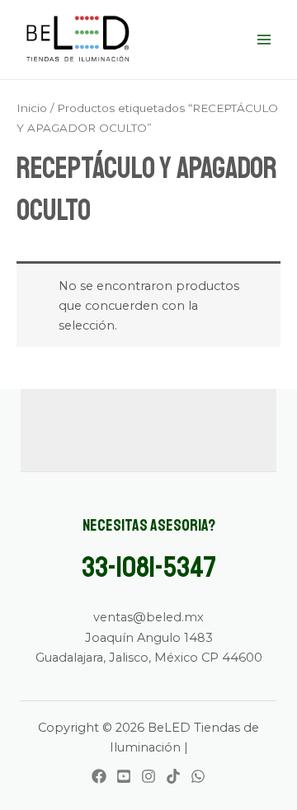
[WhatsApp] (198, 776)
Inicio (31, 108)
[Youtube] (123, 776)
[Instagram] (148, 776)
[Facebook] (99, 776)
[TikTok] (173, 776)
